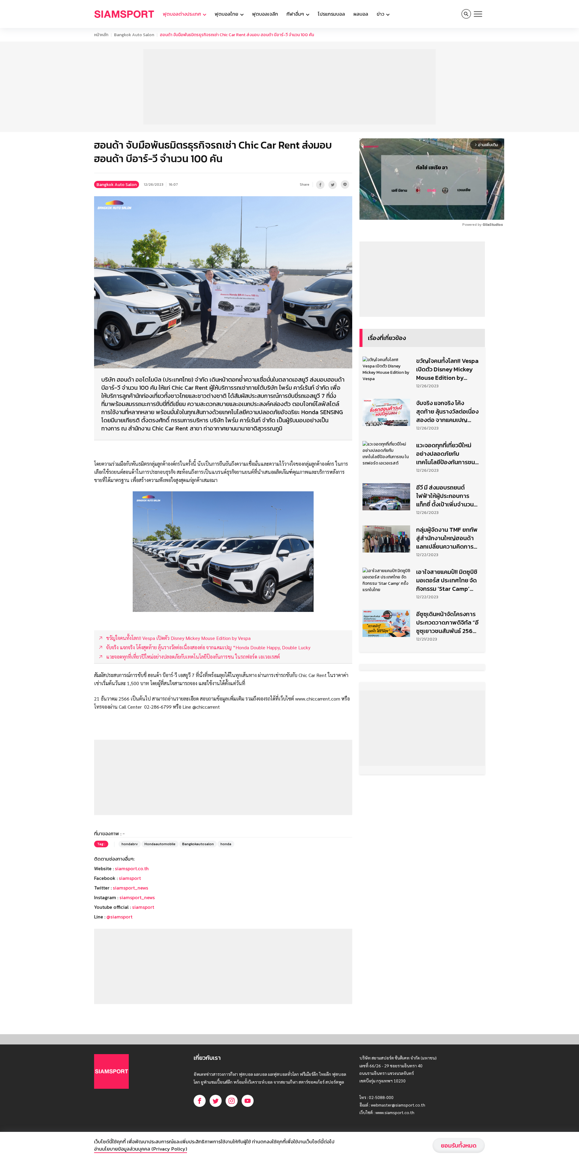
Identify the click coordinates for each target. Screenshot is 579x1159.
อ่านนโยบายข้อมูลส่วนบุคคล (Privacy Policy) (140, 1148)
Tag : (101, 844)
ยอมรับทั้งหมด (458, 1145)
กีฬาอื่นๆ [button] (295, 13)
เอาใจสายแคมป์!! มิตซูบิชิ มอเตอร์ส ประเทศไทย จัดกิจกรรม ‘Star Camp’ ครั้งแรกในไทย (446, 580)
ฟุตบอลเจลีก (265, 13)
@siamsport (119, 916)
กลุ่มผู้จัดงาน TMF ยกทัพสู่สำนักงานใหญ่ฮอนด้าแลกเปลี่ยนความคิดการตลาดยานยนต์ (447, 538)
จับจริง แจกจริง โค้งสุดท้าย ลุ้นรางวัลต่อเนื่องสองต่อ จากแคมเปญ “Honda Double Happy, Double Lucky (447, 411)
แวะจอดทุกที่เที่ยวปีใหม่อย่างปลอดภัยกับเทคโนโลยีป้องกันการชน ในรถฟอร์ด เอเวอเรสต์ (445, 453)
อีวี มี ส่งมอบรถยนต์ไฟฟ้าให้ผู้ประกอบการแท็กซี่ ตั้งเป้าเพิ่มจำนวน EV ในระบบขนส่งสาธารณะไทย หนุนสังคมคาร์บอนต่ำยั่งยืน (446, 496)
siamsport (130, 878)
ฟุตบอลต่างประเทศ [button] (182, 13)
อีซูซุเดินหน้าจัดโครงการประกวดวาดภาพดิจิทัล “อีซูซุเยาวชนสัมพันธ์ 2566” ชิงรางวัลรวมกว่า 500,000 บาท (447, 622)
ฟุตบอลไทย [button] (227, 13)
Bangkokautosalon (198, 844)
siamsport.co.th (132, 868)
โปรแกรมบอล (331, 13)
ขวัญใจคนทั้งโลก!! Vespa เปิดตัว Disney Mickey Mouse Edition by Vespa (447, 369)
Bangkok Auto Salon (134, 35)
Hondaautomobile (160, 844)
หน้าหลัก (101, 35)
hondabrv (130, 844)
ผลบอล (360, 13)
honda (225, 844)
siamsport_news (130, 887)
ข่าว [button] (381, 13)
